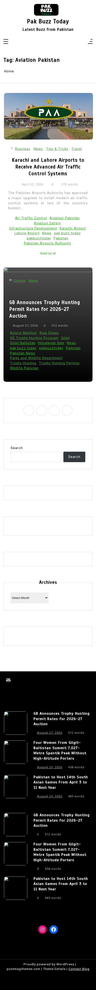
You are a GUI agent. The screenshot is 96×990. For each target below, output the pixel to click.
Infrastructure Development (33, 228)
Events (19, 281)
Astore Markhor (23, 333)
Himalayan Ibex (51, 343)
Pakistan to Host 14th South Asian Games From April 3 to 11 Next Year (61, 782)
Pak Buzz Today (48, 21)
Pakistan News (22, 353)
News (38, 149)
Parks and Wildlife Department (36, 358)
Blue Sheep (49, 333)
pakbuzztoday (39, 238)
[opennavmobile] (90, 42)
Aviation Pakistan (65, 218)
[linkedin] (51, 42)
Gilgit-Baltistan (22, 343)
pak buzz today (67, 233)
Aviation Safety (47, 223)
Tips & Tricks (57, 149)
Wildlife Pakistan (24, 368)
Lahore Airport (27, 233)
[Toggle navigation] (5, 42)
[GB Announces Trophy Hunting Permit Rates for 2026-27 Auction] (15, 724)
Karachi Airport (73, 228)
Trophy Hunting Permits (59, 363)
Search (17, 448)
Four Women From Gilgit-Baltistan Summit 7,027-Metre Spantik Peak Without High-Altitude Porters (60, 750)
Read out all (48, 253)
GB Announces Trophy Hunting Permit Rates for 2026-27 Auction (44, 309)
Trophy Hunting (23, 363)
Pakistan (61, 238)
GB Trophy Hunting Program (34, 338)
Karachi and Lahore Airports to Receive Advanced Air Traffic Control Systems (48, 167)
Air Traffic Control (31, 218)
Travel (77, 149)
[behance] (57, 42)
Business (22, 149)
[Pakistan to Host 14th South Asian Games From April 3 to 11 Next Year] (15, 788)
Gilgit (65, 338)
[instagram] (45, 42)
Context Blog (79, 969)
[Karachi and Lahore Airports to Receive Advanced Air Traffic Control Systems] (48, 116)
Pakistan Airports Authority (47, 243)
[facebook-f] (39, 42)
